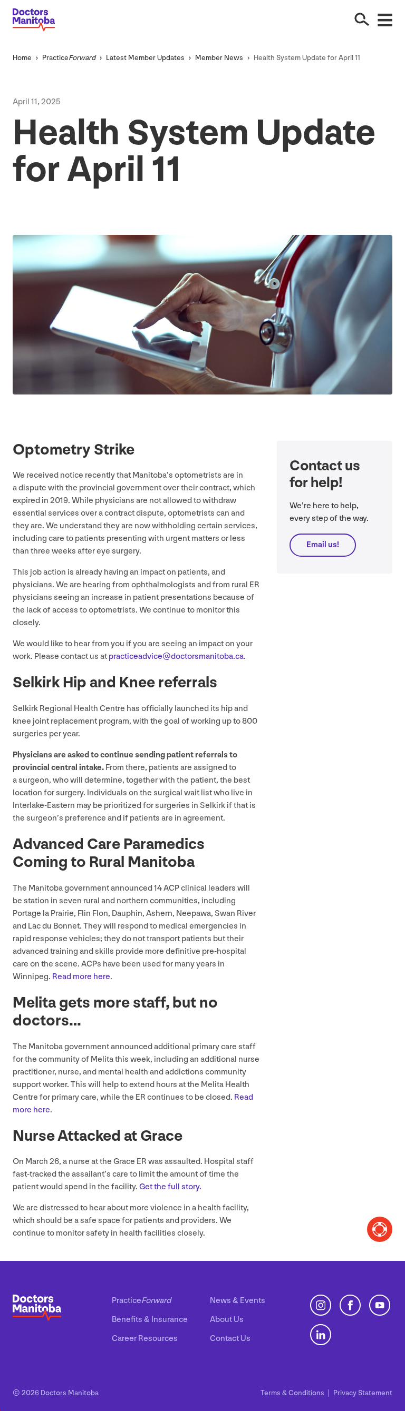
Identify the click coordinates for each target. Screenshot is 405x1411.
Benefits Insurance (150, 1320)
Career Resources (145, 1339)
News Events (237, 1301)
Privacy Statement (362, 1392)
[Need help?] (379, 1229)
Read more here (81, 977)
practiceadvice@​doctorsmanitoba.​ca (176, 657)
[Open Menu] (385, 19)
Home (22, 57)
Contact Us (230, 1339)
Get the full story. (171, 1187)
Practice (68, 57)
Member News (219, 57)
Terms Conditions (293, 1392)
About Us (227, 1320)
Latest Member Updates (145, 57)
